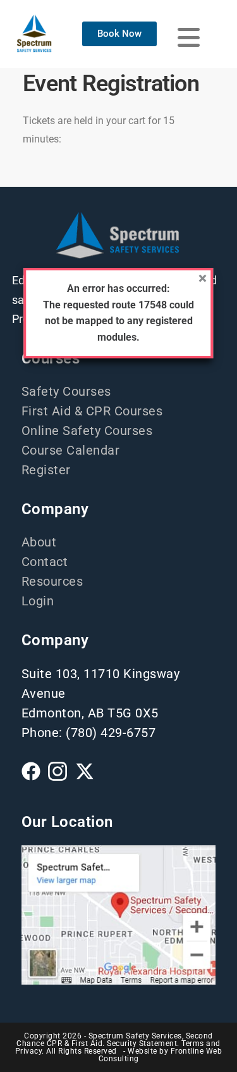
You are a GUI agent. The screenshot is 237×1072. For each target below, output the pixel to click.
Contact (44, 561)
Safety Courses (66, 391)
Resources (52, 581)
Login (37, 601)
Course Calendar (70, 450)
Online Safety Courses (87, 430)
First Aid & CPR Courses (92, 411)
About (39, 542)
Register (46, 469)
